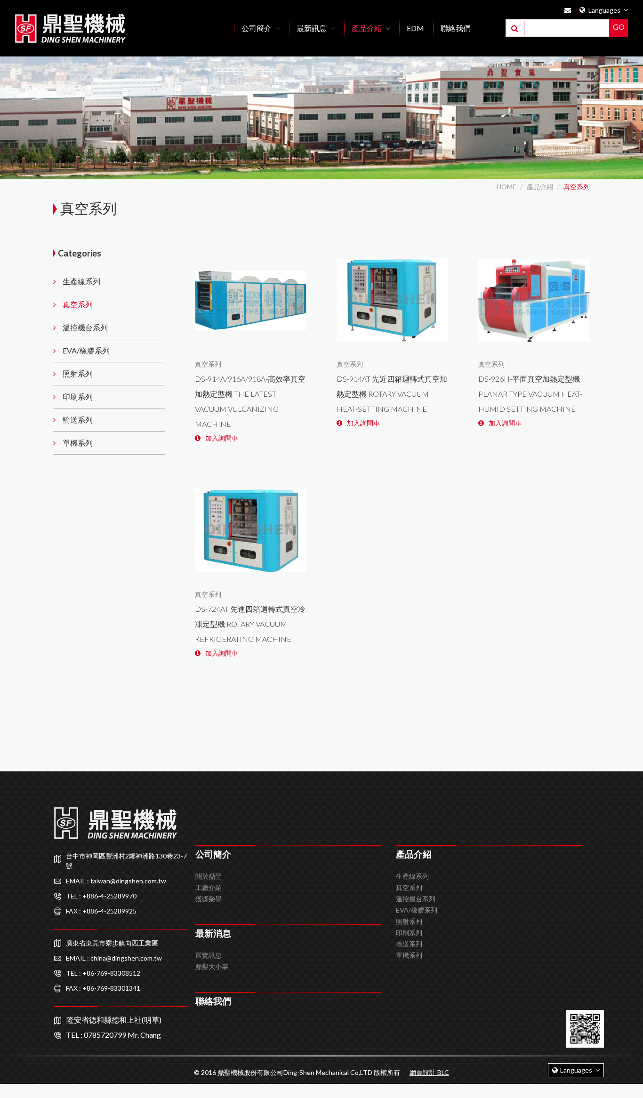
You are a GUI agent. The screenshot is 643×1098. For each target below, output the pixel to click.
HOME (506, 187)
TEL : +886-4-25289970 (101, 896)
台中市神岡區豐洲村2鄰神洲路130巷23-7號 (126, 861)
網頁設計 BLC (429, 1072)
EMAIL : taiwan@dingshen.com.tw (116, 881)
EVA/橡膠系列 (86, 350)
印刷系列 (78, 396)
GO (619, 26)
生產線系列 (81, 281)
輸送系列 (78, 419)
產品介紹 (540, 187)
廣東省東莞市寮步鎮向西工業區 (112, 943)
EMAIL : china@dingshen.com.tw (114, 958)
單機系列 (78, 442)
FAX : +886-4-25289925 (101, 911)
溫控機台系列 (85, 327)
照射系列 (78, 373)
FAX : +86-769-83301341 (103, 988)
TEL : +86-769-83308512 (103, 973)
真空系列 (576, 187)
